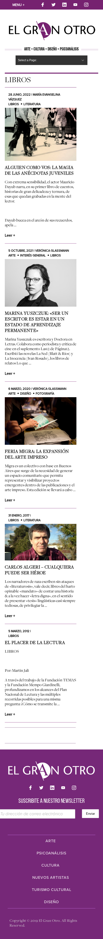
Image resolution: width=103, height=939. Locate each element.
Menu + (18, 5)
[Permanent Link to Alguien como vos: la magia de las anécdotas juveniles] (40, 134)
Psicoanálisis (51, 853)
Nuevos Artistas (50, 877)
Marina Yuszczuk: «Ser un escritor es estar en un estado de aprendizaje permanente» (36, 321)
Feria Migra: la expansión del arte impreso (37, 454)
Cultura (50, 865)
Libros (13, 104)
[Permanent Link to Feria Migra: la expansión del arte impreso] (40, 421)
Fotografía (45, 394)
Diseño (25, 394)
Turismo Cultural (51, 889)
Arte (12, 255)
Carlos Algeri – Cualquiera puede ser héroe (39, 569)
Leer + (10, 235)
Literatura (31, 104)
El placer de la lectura (35, 642)
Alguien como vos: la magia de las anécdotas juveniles (39, 170)
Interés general (33, 255)
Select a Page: (27, 60)
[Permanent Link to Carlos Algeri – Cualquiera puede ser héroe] (40, 542)
